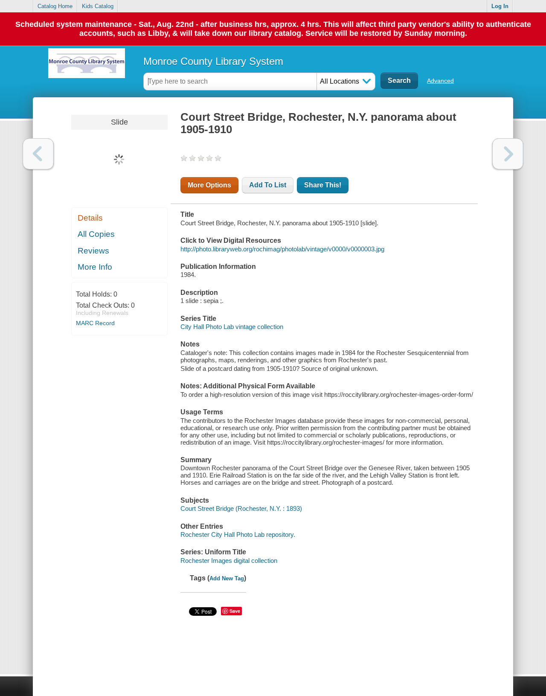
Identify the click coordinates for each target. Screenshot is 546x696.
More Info (95, 266)
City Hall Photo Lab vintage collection (231, 326)
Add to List (267, 185)
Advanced (440, 80)
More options (209, 185)
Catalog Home (55, 6)
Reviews (93, 250)
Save (234, 611)
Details (90, 217)
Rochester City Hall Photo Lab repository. (237, 534)
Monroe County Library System (213, 61)
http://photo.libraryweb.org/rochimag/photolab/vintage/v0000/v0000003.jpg (282, 249)
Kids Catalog (97, 6)
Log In (499, 6)
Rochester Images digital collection (228, 560)
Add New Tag (226, 578)
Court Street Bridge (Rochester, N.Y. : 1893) (241, 508)
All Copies (96, 234)
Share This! (322, 185)
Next (507, 153)
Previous (38, 153)
